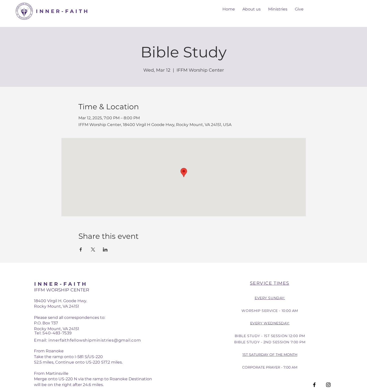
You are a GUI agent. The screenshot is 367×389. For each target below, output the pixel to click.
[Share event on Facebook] (80, 250)
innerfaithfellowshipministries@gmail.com (94, 340)
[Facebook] (314, 385)
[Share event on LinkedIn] (105, 250)
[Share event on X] (93, 250)
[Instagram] (328, 385)
